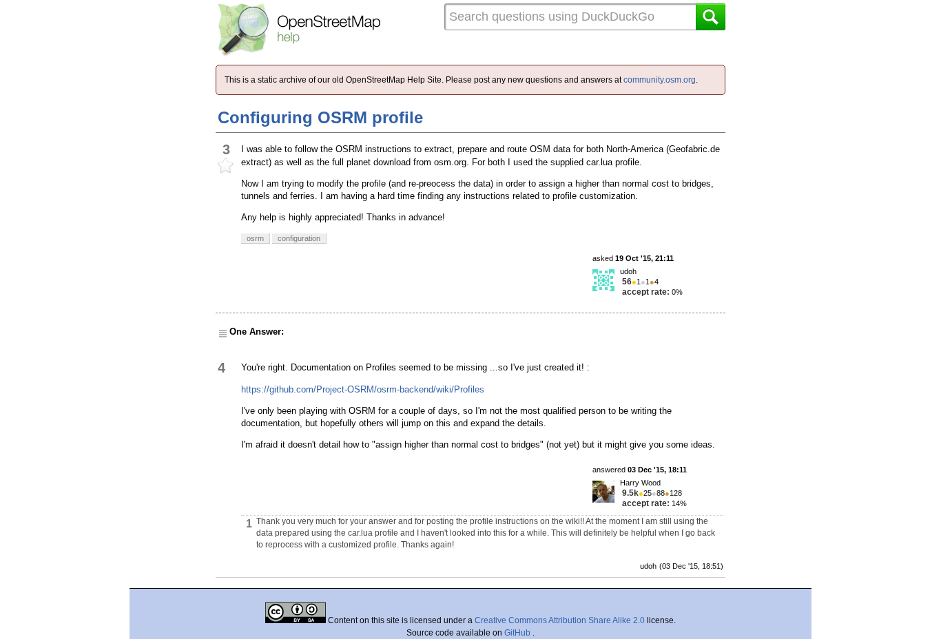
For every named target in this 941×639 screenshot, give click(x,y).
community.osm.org (659, 80)
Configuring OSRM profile (320, 117)
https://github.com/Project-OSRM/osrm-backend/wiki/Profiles (362, 389)
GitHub (518, 633)
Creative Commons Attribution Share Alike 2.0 (560, 620)
